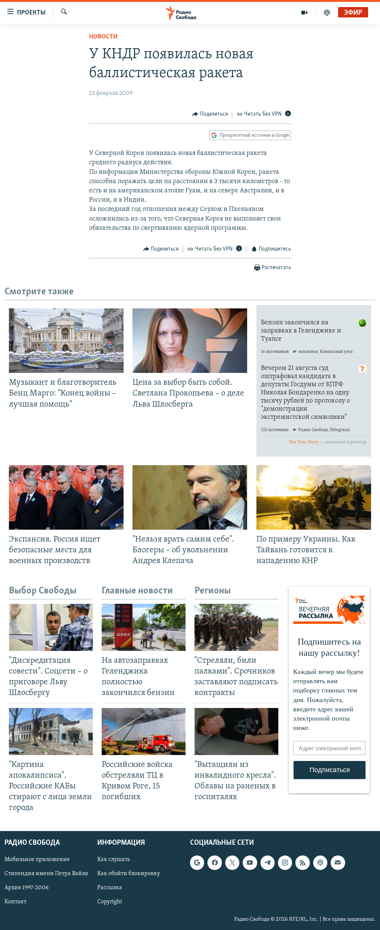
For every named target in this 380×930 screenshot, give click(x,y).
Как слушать (113, 860)
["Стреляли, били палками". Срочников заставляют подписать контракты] (236, 627)
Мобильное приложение (37, 860)
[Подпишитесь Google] (197, 863)
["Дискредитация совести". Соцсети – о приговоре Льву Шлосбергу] (51, 627)
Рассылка (109, 888)
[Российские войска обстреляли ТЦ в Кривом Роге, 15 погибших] (144, 731)
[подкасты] (327, 12)
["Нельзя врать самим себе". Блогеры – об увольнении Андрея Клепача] (189, 497)
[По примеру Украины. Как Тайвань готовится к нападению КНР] (313, 497)
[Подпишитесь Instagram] (285, 863)
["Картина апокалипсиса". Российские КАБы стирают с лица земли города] (51, 731)
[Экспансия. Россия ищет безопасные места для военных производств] (66, 497)
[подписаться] (338, 863)
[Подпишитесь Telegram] (268, 863)
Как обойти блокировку (128, 874)
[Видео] (304, 12)
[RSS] (302, 863)
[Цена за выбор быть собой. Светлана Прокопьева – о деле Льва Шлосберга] (189, 340)
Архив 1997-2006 (26, 888)
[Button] (210, 114)
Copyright (109, 902)
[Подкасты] (320, 863)
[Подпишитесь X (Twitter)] (232, 863)
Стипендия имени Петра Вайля (46, 874)
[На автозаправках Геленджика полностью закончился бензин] (144, 627)
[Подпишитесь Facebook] (214, 863)
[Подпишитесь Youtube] (250, 863)
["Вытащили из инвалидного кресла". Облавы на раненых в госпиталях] (236, 731)
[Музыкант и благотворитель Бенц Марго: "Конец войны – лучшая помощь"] (66, 340)
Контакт (15, 902)
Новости (103, 37)
